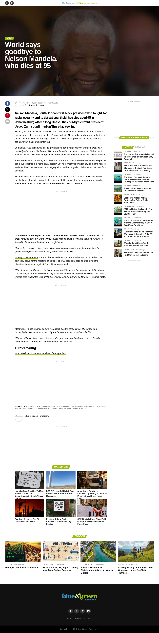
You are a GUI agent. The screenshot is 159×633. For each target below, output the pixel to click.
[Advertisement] (61, 210)
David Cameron (64, 406)
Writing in (26, 257)
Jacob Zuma (21, 408)
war (84, 408)
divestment (90, 406)
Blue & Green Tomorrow (34, 105)
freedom (102, 406)
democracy (78, 406)
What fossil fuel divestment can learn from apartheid (40, 353)
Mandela (33, 408)
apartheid (35, 406)
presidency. (44, 408)
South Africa (74, 408)
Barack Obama (49, 406)
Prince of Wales (59, 408)
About (78, 618)
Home (70, 618)
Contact (87, 618)
